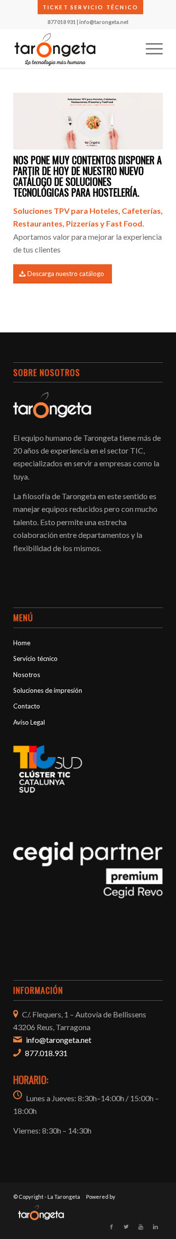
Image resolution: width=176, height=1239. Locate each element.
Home (21, 643)
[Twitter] (126, 1226)
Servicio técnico (35, 658)
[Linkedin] (155, 1226)
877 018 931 (61, 22)
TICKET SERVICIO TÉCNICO (91, 7)
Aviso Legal (29, 722)
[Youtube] (140, 1226)
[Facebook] (111, 1226)
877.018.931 (46, 1053)
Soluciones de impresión (47, 690)
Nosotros (26, 675)
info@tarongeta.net (104, 22)
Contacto (26, 706)
